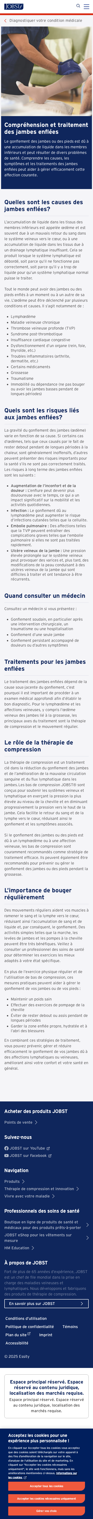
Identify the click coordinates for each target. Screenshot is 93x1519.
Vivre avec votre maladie (27, 1196)
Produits (12, 1181)
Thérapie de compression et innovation (39, 1188)
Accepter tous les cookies (46, 1486)
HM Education (16, 1248)
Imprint (45, 1335)
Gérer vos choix (46, 1511)
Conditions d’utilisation (26, 1318)
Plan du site (16, 1335)
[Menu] (86, 7)
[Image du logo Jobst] (13, 6)
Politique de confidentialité (29, 1326)
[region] (46, 1474)
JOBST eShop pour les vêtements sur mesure (38, 1238)
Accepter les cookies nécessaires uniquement (46, 1498)
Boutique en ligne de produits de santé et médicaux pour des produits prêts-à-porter (42, 1225)
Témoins (70, 1326)
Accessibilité (16, 1343)
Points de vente (18, 1122)
